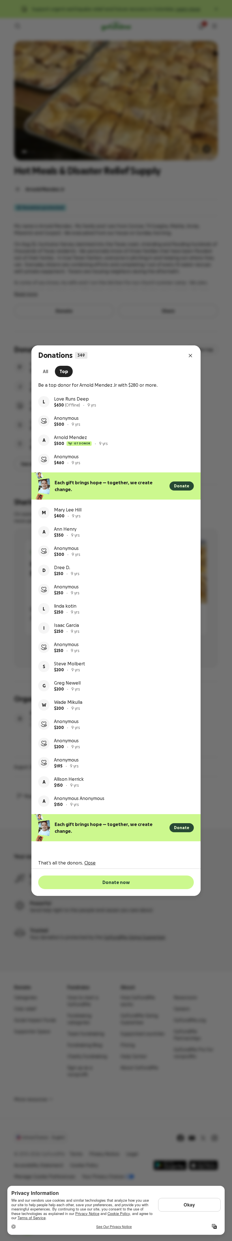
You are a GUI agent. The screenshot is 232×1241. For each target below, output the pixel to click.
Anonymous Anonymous (79, 798)
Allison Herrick (69, 779)
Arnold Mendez (70, 437)
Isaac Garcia (66, 625)
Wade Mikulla (68, 702)
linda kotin (65, 605)
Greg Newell (67, 682)
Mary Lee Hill (67, 509)
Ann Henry (65, 529)
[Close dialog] (190, 355)
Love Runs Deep (71, 398)
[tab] (45, 371)
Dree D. (62, 567)
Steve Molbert (69, 663)
